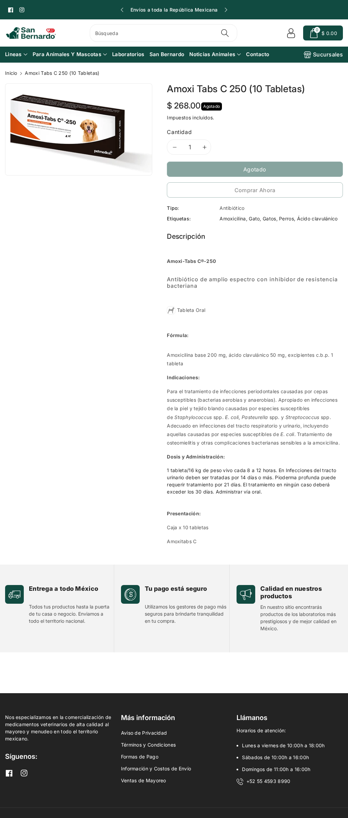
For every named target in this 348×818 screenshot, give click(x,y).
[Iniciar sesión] (290, 33)
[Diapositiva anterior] (122, 9)
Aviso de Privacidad (144, 733)
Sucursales (328, 54)
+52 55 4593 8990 (268, 781)
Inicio (11, 73)
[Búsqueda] (225, 32)
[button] (323, 33)
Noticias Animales (212, 54)
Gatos (269, 218)
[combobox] (163, 32)
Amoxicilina (233, 218)
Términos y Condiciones (148, 745)
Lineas (13, 54)
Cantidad (179, 132)
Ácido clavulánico (317, 218)
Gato (254, 218)
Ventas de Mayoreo (143, 780)
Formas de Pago (139, 756)
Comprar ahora (255, 190)
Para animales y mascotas (67, 54)
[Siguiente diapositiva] (226, 9)
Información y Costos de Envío (156, 768)
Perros (286, 218)
